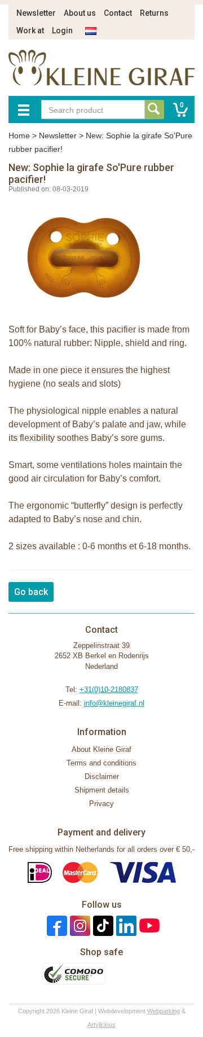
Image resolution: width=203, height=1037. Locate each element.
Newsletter (36, 12)
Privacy (101, 803)
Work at (30, 30)
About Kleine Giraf (101, 749)
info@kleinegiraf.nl (114, 703)
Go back (31, 592)
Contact (118, 12)
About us (80, 12)
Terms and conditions (101, 763)
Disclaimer (102, 776)
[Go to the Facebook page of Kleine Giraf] (55, 925)
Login (62, 30)
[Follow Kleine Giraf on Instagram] (78, 925)
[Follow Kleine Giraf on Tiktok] (101, 925)
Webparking (163, 1011)
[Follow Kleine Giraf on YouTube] (148, 925)
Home (19, 135)
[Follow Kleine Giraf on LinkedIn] (124, 925)
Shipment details (101, 790)
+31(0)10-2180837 (109, 689)
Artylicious (101, 1024)
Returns (154, 12)
